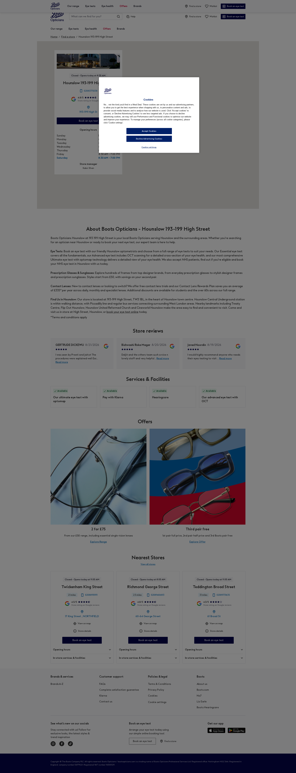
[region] (149, 115)
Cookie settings (149, 147)
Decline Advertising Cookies (149, 139)
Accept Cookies (149, 131)
